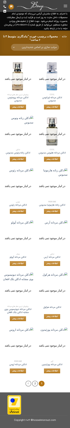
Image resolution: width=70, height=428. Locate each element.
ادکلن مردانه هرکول (52, 307)
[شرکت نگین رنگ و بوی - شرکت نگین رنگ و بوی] (37, 6)
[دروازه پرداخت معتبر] (14, 405)
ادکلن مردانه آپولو (18, 257)
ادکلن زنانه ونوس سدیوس (18, 152)
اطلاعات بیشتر (52, 107)
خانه (64, 36)
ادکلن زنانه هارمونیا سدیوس (52, 205)
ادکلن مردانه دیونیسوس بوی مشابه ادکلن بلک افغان (17, 311)
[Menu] (65, 6)
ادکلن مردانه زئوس (18, 205)
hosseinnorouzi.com (44, 420)
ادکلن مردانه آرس (52, 257)
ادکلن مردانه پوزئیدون (52, 364)
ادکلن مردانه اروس (18, 364)
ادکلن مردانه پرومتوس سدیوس (18, 99)
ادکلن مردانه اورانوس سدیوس (52, 99)
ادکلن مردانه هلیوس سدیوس (52, 152)
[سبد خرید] (11, 7)
